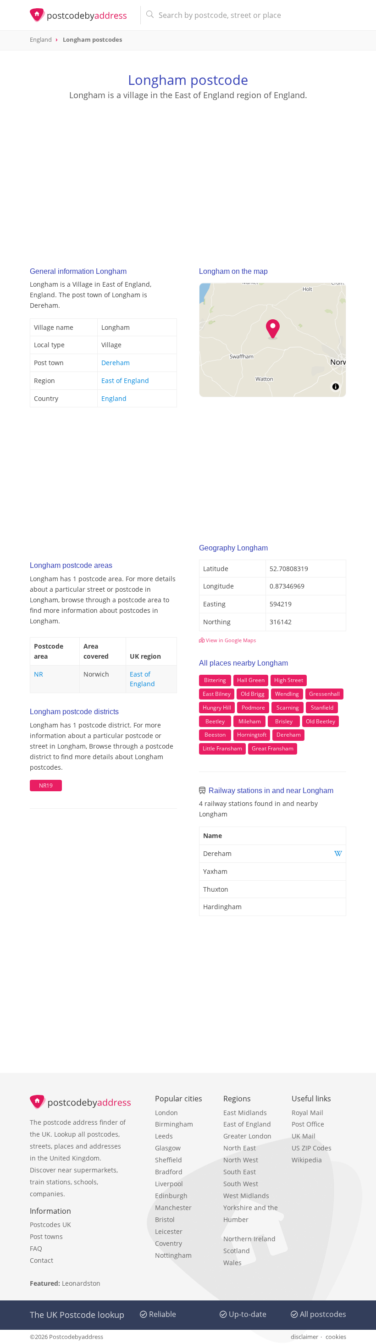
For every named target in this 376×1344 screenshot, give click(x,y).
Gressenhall (324, 694)
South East (239, 1171)
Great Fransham (272, 748)
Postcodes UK (50, 1224)
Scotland (236, 1250)
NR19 (46, 785)
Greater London (247, 1136)
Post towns (46, 1236)
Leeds (164, 1136)
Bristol (165, 1219)
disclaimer (304, 1337)
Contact (41, 1260)
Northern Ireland (249, 1238)
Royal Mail (307, 1112)
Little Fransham (222, 748)
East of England (125, 380)
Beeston (215, 735)
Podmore (253, 707)
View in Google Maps (230, 640)
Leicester (168, 1231)
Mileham (249, 721)
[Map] (272, 340)
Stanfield (322, 707)
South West (240, 1183)
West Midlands (246, 1195)
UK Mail (303, 1136)
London (166, 1112)
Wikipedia (307, 1159)
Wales (232, 1262)
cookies (336, 1337)
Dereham (115, 362)
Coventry (168, 1243)
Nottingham (173, 1255)
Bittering (215, 680)
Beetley (215, 721)
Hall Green (251, 680)
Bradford (168, 1171)
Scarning (287, 707)
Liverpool (169, 1183)
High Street (288, 680)
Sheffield (168, 1159)
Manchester (173, 1207)
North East (239, 1148)
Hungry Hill (217, 707)
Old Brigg (253, 694)
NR (38, 674)
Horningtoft (251, 735)
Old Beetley (320, 721)
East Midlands (245, 1112)
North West (240, 1159)
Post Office (308, 1124)
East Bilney (217, 694)
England (114, 398)
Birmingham (174, 1124)
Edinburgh (171, 1195)
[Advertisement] (188, 175)
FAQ (36, 1248)
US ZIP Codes (312, 1148)
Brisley (284, 721)
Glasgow (168, 1148)
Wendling (287, 694)
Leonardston (81, 1283)
